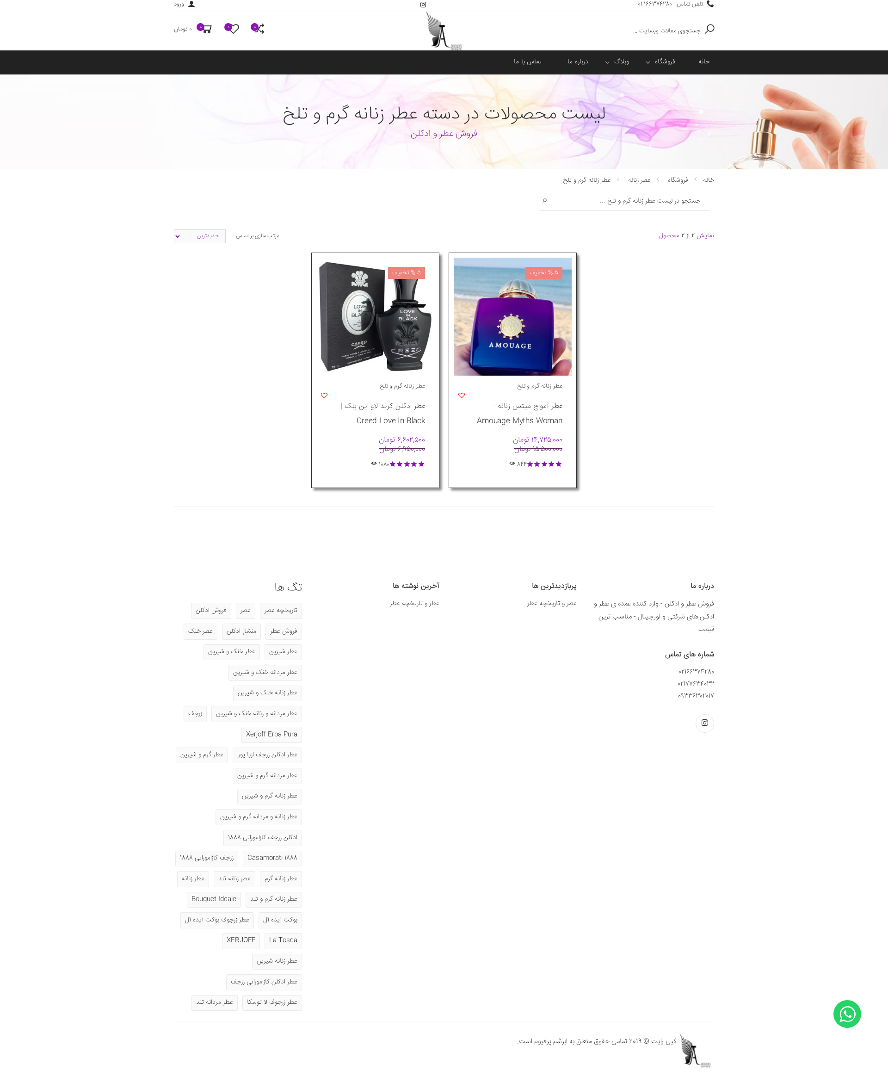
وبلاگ (621, 62)
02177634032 (696, 684)
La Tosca (283, 940)
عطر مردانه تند (214, 1002)
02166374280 (696, 672)
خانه (703, 62)
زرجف (195, 714)
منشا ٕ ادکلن (241, 631)
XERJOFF (241, 940)
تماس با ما (528, 62)
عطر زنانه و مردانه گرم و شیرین (258, 817)
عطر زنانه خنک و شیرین (267, 693)
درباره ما (577, 62)
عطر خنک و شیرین (231, 652)
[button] (194, 30)
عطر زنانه (193, 879)
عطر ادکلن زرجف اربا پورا (267, 755)
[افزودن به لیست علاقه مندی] (459, 395)
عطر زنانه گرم (281, 879)
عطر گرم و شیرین (201, 755)
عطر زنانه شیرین (277, 961)
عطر (245, 611)
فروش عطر (283, 631)
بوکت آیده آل (280, 920)
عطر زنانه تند (234, 879)
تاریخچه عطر (281, 611)
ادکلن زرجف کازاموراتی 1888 (262, 838)
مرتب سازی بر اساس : (256, 236)
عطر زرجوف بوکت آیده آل (217, 920)
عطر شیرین (283, 652)
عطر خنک (200, 631)
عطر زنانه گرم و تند (273, 899)
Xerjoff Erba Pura (271, 735)
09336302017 (696, 696)
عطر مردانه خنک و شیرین (265, 673)
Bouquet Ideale (213, 899)
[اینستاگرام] (423, 5)
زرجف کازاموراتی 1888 (207, 858)
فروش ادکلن (211, 611)
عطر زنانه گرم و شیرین (269, 796)
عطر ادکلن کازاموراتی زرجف (264, 982)
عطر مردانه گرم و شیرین (267, 776)
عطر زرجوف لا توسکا (272, 1002)
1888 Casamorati (272, 858)
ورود (179, 4)
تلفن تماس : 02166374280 (670, 4)
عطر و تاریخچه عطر (552, 604)
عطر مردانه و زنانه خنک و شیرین (256, 714)
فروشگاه (665, 62)
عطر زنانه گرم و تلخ (539, 386)
